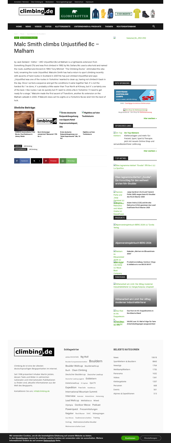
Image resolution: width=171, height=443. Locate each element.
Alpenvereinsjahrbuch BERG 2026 (133, 242)
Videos (38, 26)
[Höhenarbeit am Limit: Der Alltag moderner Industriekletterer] (135, 295)
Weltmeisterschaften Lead (75, 426)
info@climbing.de (42, 391)
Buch (67, 370)
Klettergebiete (62, 26)
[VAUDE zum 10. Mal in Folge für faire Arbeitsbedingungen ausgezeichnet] (119, 324)
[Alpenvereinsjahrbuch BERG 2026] (135, 235)
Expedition (70, 387)
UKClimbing (28, 146)
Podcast (96, 404)
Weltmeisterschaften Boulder (84, 422)
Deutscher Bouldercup (75, 374)
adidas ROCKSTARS (72, 357)
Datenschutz (79, 2)
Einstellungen (22, 438)
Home (19, 26)
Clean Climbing (79, 370)
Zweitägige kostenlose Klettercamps (137, 103)
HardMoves (91, 388)
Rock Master (80, 413)
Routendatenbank (126, 26)
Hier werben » (150, 118)
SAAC (89, 413)
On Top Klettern (131, 133)
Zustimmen (130, 438)
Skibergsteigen (98, 413)
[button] (153, 26)
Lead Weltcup (72, 400)
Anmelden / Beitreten (21, 2)
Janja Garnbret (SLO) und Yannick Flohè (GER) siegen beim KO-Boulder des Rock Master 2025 (141, 194)
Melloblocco (86, 400)
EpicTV (93, 383)
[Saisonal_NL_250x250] (135, 58)
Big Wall (84, 356)
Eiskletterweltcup (72, 383)
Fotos (48, 26)
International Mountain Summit (81, 391)
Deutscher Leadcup (95, 374)
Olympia (69, 405)
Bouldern (95, 361)
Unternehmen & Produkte (87, 26)
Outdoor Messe (82, 404)
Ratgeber (69, 413)
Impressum (89, 2)
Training (96, 417)
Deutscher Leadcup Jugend (74, 379)
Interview (70, 396)
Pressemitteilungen (89, 409)
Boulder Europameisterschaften (76, 362)
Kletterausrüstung (146, 112)
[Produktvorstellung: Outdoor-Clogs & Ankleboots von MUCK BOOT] (119, 268)
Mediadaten (50, 2)
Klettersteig (100, 396)
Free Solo (82, 387)
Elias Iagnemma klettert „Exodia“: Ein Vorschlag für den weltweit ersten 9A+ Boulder (133, 180)
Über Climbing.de (37, 2)
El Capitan (84, 383)
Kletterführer (89, 396)
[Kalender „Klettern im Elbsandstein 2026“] (119, 257)
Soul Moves (69, 418)
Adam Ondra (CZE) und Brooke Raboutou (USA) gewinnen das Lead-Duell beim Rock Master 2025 (141, 205)
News (28, 26)
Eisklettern (91, 378)
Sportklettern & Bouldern (29, 38)
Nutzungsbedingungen (64, 2)
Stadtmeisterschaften (83, 418)
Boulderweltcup (92, 366)
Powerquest (71, 409)
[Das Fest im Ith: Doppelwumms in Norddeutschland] (119, 317)
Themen (109, 26)
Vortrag (68, 422)
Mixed (96, 400)
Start (16, 34)
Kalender (80, 396)
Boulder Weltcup (74, 365)
